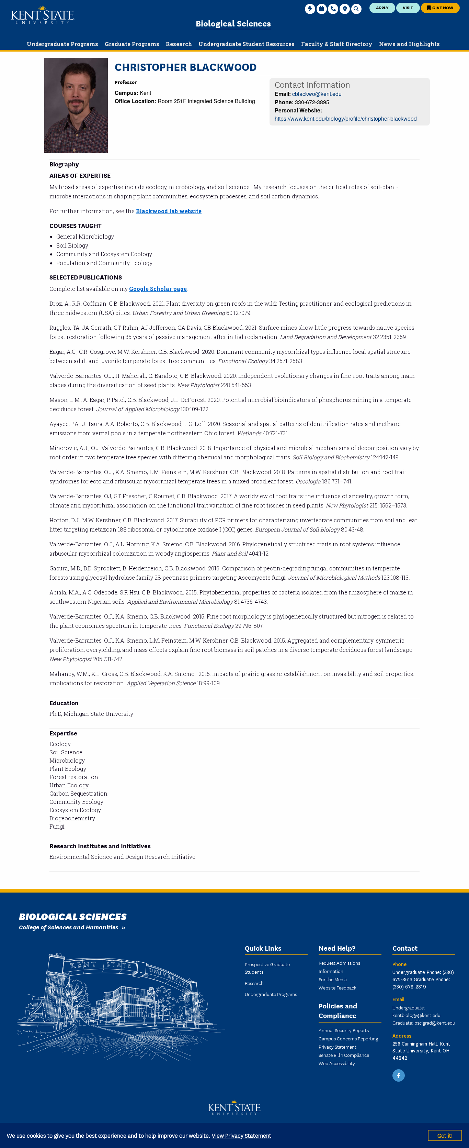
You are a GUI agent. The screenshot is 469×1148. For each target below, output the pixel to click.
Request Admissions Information (339, 967)
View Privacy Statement (241, 1135)
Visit (408, 7)
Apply (382, 7)
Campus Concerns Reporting (348, 1038)
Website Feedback (337, 987)
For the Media (333, 979)
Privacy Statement (337, 1046)
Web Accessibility (337, 1063)
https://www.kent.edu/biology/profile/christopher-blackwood (346, 118)
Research (254, 983)
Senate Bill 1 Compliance (344, 1055)
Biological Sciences (233, 23)
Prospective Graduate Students (267, 967)
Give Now (442, 7)
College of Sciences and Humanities (68, 926)
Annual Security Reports (344, 1030)
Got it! (445, 1135)
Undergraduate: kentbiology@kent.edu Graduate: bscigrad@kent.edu (423, 1015)
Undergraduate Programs (271, 994)
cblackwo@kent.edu (317, 94)
